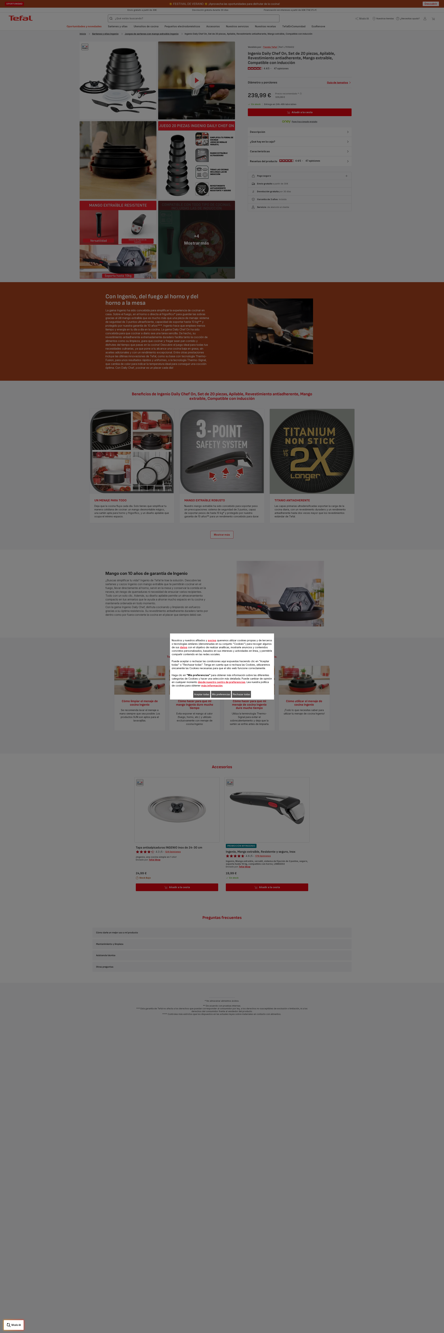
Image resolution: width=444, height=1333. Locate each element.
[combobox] (138, 665)
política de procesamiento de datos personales (135, 712)
